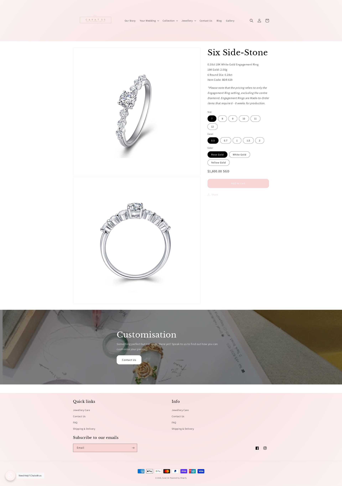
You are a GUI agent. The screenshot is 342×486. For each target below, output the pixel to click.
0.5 (213, 140)
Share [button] (215, 194)
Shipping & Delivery (84, 428)
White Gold (239, 154)
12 (212, 126)
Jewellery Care (81, 410)
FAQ (75, 422)
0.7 (225, 140)
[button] (149, 20)
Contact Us (129, 360)
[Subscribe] (133, 448)
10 (244, 118)
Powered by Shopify (178, 478)
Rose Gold (217, 154)
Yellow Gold (218, 162)
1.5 (248, 140)
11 (255, 118)
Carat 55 (165, 478)
